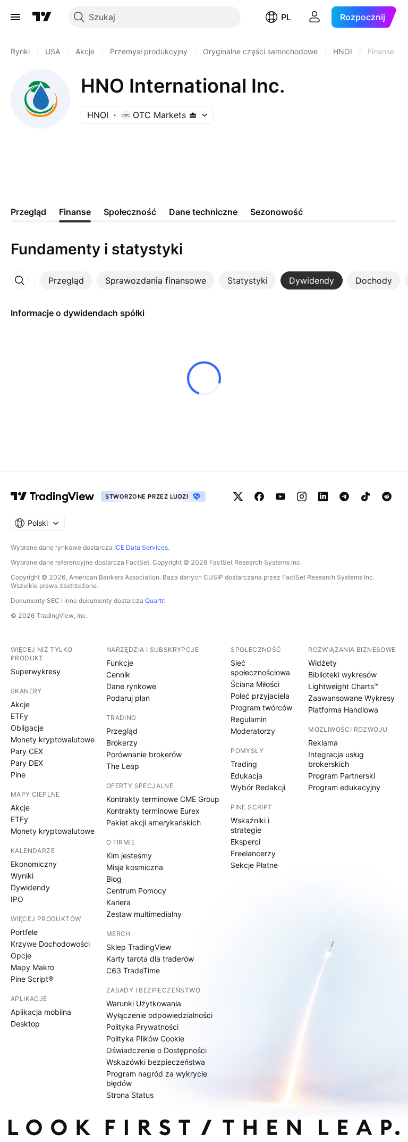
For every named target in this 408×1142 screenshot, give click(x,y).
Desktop (25, 1023)
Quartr (154, 601)
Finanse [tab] (75, 211)
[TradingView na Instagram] (301, 496)
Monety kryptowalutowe (53, 739)
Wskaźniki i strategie (250, 825)
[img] (193, 115)
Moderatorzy (253, 730)
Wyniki (22, 875)
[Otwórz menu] (15, 17)
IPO (17, 899)
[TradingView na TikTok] (365, 496)
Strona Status (130, 1094)
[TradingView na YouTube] (280, 496)
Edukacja (246, 775)
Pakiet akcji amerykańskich (153, 822)
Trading (244, 763)
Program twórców (261, 707)
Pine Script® (32, 978)
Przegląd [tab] (28, 211)
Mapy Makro (32, 967)
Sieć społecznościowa (260, 667)
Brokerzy (122, 742)
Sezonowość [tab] (276, 211)
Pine (18, 774)
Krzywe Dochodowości (50, 943)
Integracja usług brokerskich (336, 759)
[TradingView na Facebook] (259, 496)
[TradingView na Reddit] (386, 496)
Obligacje (27, 727)
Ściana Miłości (255, 684)
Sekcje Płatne (254, 865)
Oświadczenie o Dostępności (156, 1050)
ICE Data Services (141, 547)
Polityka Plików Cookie (145, 1038)
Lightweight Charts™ (343, 686)
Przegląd (122, 730)
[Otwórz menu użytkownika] (314, 17)
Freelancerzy (253, 853)
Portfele (24, 932)
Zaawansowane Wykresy (351, 697)
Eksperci (245, 841)
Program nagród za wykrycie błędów (156, 1078)
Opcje (21, 955)
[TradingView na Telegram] (344, 496)
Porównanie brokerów (144, 754)
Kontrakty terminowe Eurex (153, 810)
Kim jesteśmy (129, 855)
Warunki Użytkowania (143, 1003)
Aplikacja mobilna (41, 1011)
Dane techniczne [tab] (203, 211)
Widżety (322, 662)
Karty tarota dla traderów (150, 958)
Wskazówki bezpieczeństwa (155, 1061)
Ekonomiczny (34, 863)
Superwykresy (36, 671)
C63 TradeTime (133, 970)
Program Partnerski (341, 775)
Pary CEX (27, 751)
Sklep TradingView (138, 946)
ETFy (19, 716)
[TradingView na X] (238, 496)
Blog (114, 878)
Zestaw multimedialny (144, 913)
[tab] (66, 280)
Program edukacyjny (344, 787)
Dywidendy (30, 887)
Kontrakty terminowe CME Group (162, 799)
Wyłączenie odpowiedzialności (159, 1015)
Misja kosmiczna (134, 867)
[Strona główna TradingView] (42, 17)
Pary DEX (27, 762)
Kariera (118, 902)
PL (286, 17)
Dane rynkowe (131, 686)
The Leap (122, 766)
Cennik (118, 674)
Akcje (20, 704)
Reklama (323, 742)
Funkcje (119, 662)
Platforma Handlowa (343, 709)
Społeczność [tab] (130, 211)
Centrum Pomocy (136, 890)
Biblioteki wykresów (342, 674)
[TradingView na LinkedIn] (323, 496)
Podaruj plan (128, 697)
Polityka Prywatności (142, 1026)
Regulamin (249, 719)
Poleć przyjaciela (260, 695)
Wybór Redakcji (258, 787)
